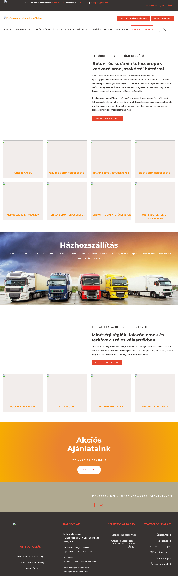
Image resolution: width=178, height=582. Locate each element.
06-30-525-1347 (57, 3)
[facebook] (94, 505)
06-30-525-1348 (82, 3)
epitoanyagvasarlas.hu (78, 571)
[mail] (101, 505)
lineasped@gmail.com (100, 3)
